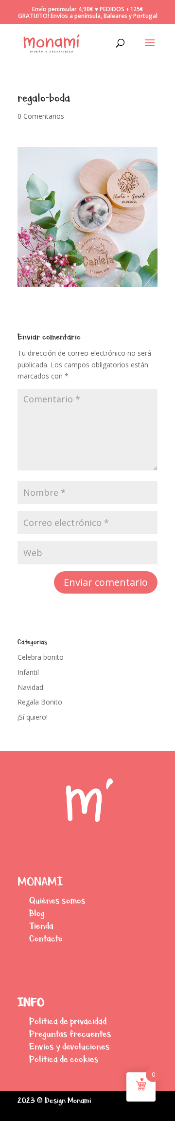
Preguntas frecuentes (70, 1034)
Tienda (41, 926)
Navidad (30, 687)
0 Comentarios (41, 116)
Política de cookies (64, 1059)
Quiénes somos (57, 900)
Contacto (46, 938)
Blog (37, 913)
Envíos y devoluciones (69, 1046)
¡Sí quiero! (33, 717)
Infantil (28, 672)
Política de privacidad (67, 1021)
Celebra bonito (41, 657)
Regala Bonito (40, 701)
